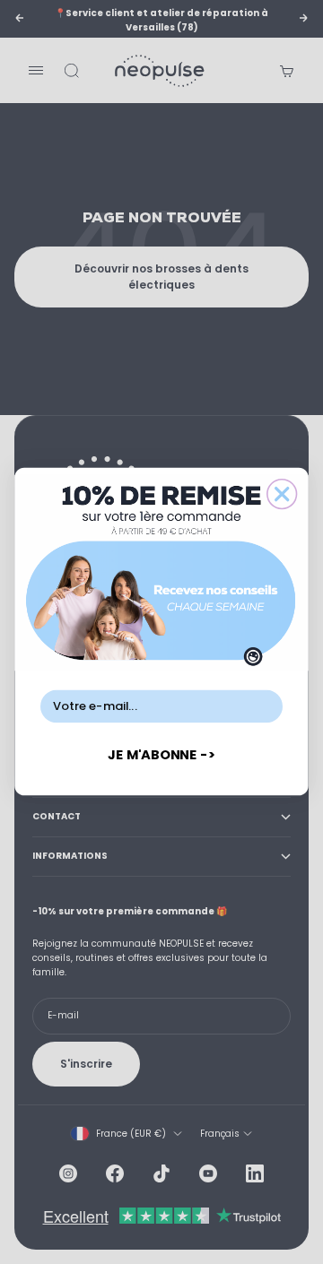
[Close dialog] (282, 494)
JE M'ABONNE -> (161, 755)
